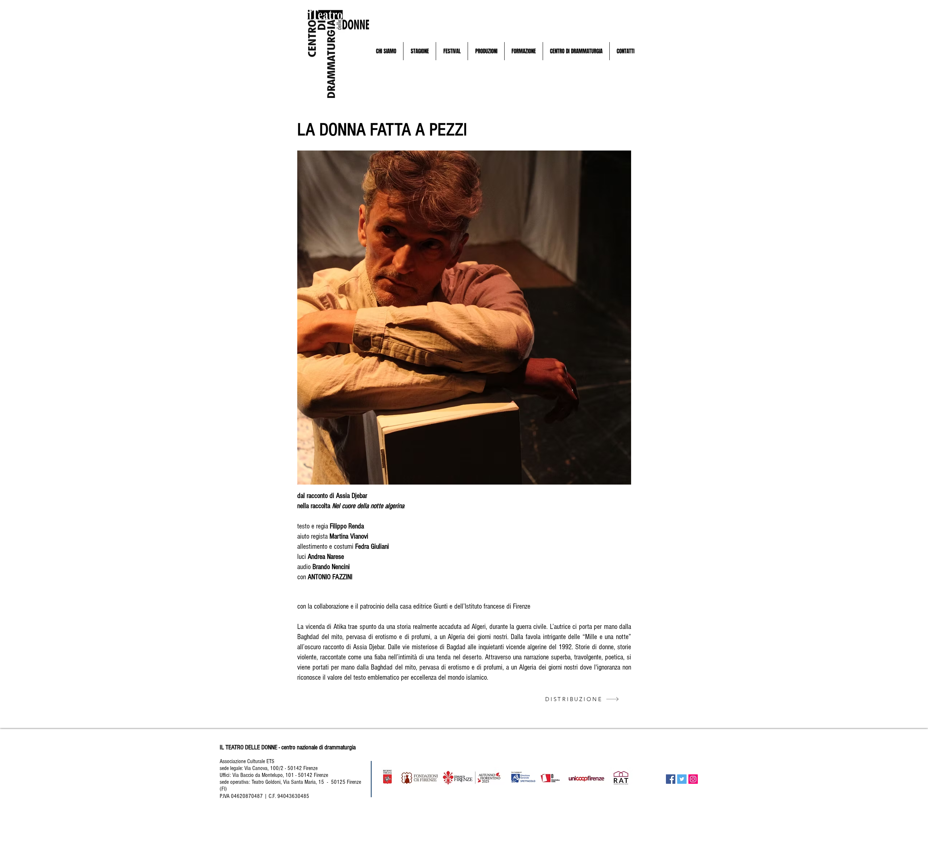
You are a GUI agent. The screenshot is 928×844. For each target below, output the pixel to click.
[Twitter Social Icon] (682, 779)
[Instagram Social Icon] (693, 779)
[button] (386, 51)
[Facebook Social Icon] (670, 779)
